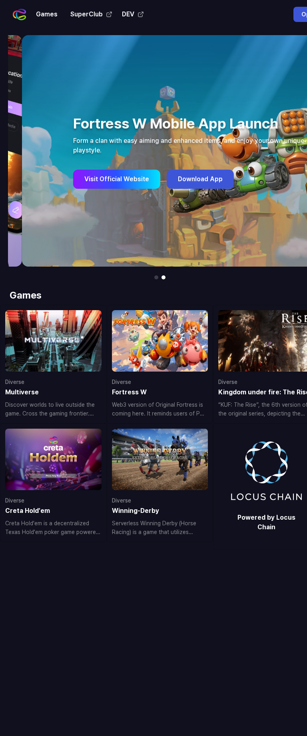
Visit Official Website (102, 179)
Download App (186, 179)
